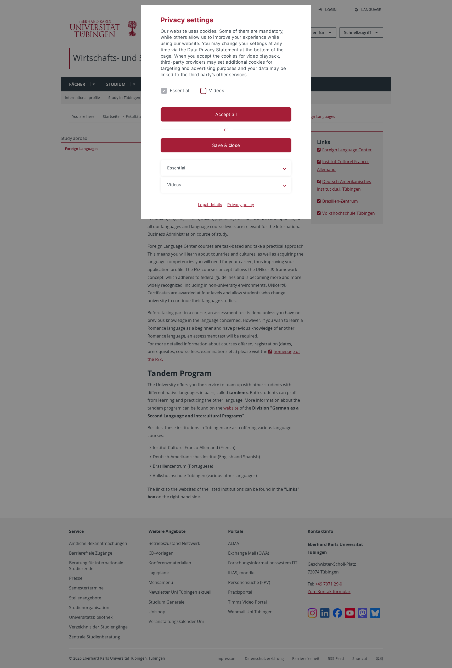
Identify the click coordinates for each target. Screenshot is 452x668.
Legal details (210, 204)
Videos (216, 90)
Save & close (226, 145)
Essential (179, 90)
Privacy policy (240, 204)
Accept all (226, 114)
